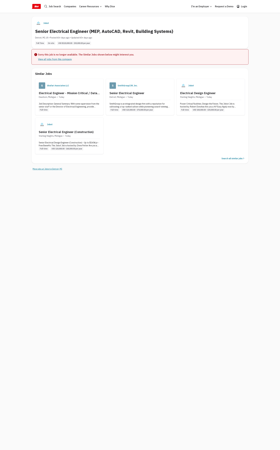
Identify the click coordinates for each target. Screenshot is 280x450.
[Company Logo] (42, 85)
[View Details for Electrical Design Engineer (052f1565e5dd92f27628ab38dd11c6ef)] (211, 97)
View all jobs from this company (55, 59)
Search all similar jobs (232, 158)
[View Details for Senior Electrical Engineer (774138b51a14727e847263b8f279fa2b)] (140, 97)
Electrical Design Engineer (198, 93)
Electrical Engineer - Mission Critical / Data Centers (68, 93)
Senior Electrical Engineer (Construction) (66, 132)
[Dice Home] (36, 6)
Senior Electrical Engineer (127, 93)
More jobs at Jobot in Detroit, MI (47, 169)
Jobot (46, 23)
